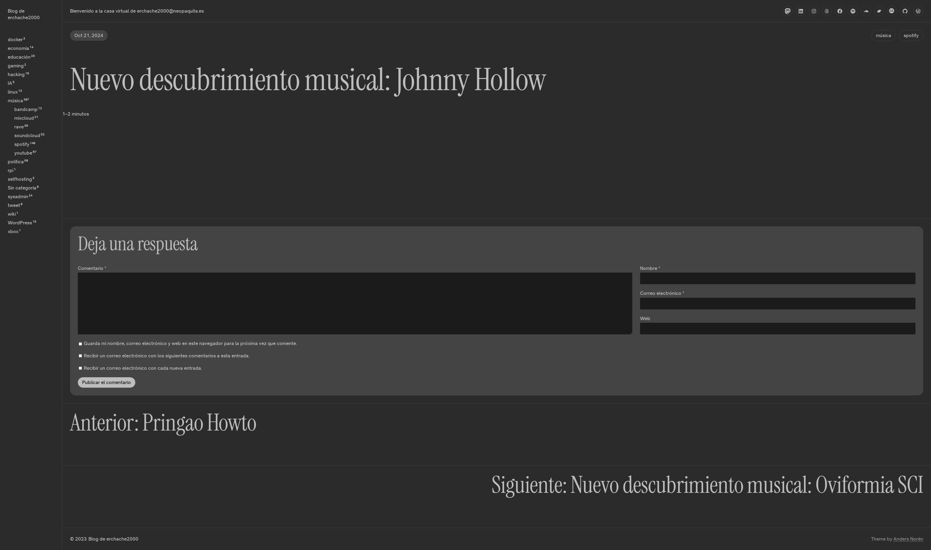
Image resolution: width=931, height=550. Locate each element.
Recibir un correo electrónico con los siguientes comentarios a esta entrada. (166, 356)
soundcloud (27, 135)
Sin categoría (22, 188)
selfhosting (20, 179)
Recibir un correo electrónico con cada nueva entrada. (143, 368)
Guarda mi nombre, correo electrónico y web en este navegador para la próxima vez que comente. (190, 343)
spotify (21, 144)
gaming (16, 66)
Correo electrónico (662, 293)
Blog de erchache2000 (113, 539)
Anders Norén (908, 539)
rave (19, 127)
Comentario (92, 268)
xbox (13, 231)
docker (15, 39)
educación (19, 57)
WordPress (20, 223)
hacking (16, 74)
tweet (14, 205)
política (16, 162)
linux (13, 92)
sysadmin (18, 196)
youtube (23, 153)
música (15, 100)
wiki (12, 214)
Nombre (650, 268)
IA (10, 83)
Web (645, 318)
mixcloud (24, 118)
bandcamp (26, 109)
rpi (10, 170)
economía (18, 48)
